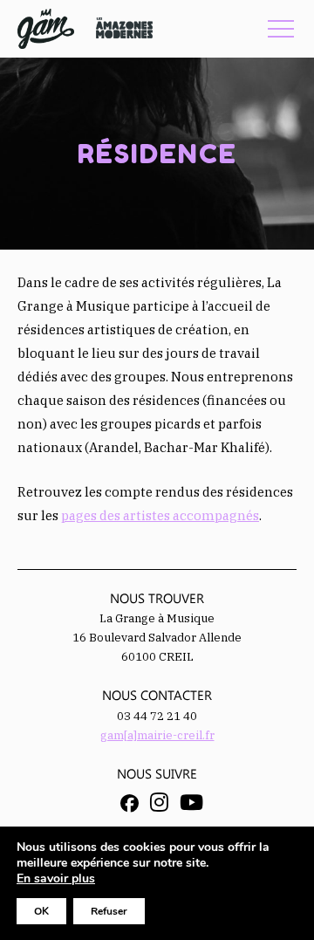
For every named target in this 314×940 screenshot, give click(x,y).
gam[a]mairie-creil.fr (157, 735)
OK (41, 911)
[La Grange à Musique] (45, 29)
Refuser (109, 911)
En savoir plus (56, 879)
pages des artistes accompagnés (160, 515)
